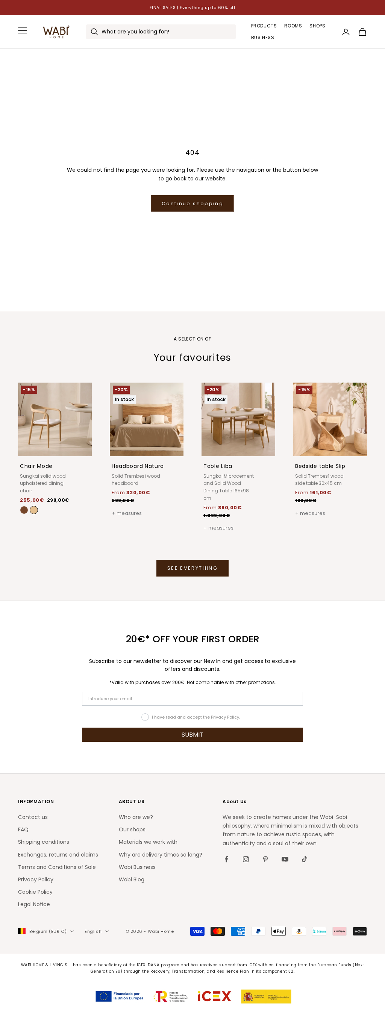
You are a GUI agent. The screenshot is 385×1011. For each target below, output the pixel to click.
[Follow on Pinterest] (265, 859)
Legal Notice (34, 904)
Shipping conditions (43, 842)
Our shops (132, 829)
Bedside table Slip (320, 466)
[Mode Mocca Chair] (24, 510)
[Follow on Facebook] (226, 859)
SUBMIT (192, 734)
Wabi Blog (131, 879)
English (93, 931)
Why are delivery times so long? (160, 854)
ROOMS (293, 26)
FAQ (23, 829)
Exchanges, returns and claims (58, 854)
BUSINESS (262, 37)
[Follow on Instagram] (246, 859)
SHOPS (317, 26)
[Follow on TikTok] (304, 859)
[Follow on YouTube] (285, 859)
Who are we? (136, 817)
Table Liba (217, 466)
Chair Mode (36, 466)
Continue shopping (192, 203)
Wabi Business (137, 867)
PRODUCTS (264, 26)
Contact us (33, 817)
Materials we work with (148, 842)
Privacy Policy (35, 879)
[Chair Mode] (34, 510)
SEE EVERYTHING (192, 568)
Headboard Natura (138, 466)
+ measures (127, 513)
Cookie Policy (35, 892)
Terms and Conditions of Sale (57, 867)
